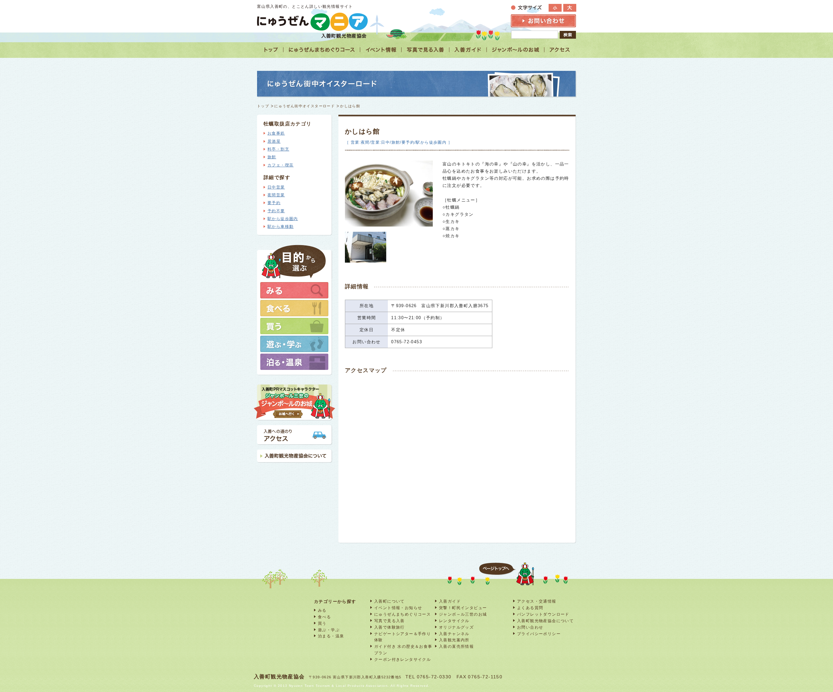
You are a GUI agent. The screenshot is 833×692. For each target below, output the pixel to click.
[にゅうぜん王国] (515, 49)
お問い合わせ (530, 627)
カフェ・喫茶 (280, 165)
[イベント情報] (381, 49)
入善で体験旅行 (389, 627)
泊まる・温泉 (331, 636)
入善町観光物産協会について (545, 621)
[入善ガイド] (468, 49)
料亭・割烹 (278, 149)
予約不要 (276, 211)
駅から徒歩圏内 (282, 218)
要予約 (273, 203)
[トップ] (270, 49)
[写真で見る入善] (425, 49)
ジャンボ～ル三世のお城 (463, 614)
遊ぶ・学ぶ (329, 630)
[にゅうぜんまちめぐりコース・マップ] (321, 49)
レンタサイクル (454, 621)
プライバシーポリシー (539, 634)
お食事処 (276, 133)
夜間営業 (276, 195)
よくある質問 (530, 608)
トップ (263, 106)
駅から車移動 (280, 226)
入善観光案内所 (454, 640)
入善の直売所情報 (456, 646)
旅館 (271, 157)
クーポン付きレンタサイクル (402, 659)
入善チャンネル (454, 634)
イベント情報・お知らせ (398, 608)
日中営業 (276, 187)
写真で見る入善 (389, 621)
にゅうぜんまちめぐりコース (402, 614)
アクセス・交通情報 (536, 601)
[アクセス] (560, 49)
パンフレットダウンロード (543, 614)
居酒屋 (273, 141)
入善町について (389, 601)
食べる (324, 617)
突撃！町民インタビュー (463, 608)
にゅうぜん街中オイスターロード (304, 106)
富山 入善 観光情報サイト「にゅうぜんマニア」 (312, 21)
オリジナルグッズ (456, 627)
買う (322, 623)
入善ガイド (450, 601)
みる (322, 610)
